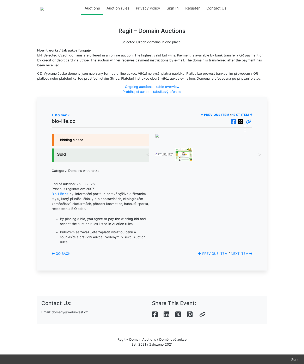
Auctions (92, 8)
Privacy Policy (148, 8)
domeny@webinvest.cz (70, 312)
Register (192, 8)
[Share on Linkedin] (166, 315)
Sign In (173, 8)
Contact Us (216, 8)
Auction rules (118, 8)
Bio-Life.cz (60, 194)
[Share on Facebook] (155, 315)
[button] (248, 121)
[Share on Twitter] (178, 315)
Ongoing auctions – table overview (152, 87)
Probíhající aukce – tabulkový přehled (152, 92)
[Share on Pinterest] (190, 315)
